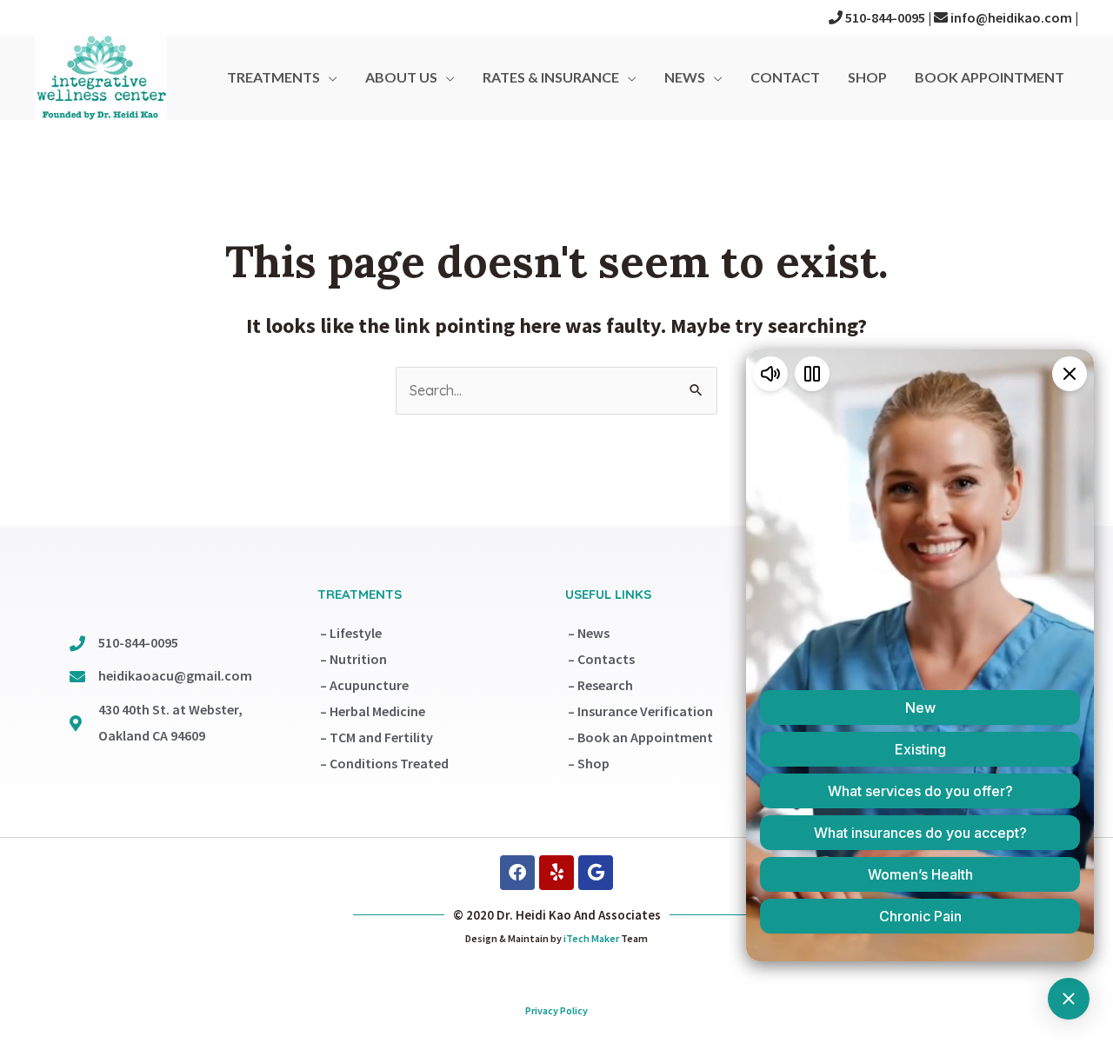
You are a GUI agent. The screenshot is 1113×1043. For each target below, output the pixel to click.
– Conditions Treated (384, 763)
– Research (600, 685)
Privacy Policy (556, 1010)
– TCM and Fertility (376, 737)
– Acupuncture (364, 685)
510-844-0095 (884, 17)
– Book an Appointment (640, 737)
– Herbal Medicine (372, 711)
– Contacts (601, 659)
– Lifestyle (351, 632)
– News (589, 632)
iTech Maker (591, 938)
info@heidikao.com (1010, 17)
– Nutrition (353, 659)
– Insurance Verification (640, 711)
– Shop (589, 763)
